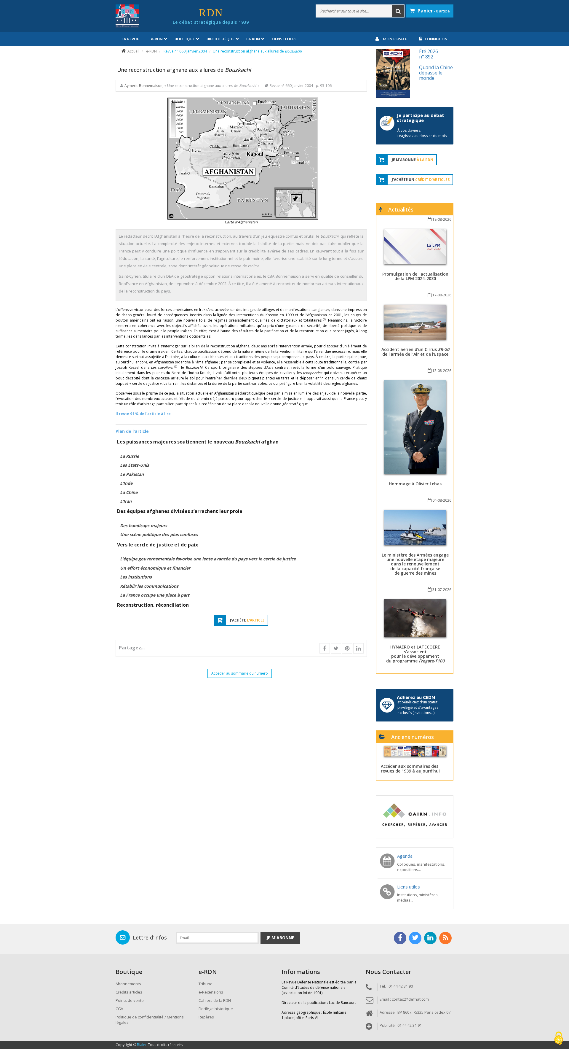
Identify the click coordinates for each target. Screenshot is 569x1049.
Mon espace (395, 39)
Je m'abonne (280, 937)
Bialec (142, 1044)
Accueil (133, 51)
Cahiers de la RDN (215, 1000)
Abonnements (128, 983)
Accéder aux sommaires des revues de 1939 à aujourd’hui (410, 768)
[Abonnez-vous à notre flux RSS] (445, 938)
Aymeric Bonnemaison (143, 85)
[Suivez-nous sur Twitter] (415, 938)
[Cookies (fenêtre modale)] (558, 1039)
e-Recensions (211, 992)
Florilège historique (216, 1008)
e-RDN (151, 51)
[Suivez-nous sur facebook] (400, 938)
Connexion (436, 39)
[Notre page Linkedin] (430, 938)
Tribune (205, 983)
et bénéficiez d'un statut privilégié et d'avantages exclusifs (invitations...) (417, 707)
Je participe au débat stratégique (420, 117)
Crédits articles (129, 992)
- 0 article (434, 10)
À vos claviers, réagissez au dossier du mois (422, 133)
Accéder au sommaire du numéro (239, 673)
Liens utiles (284, 39)
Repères (206, 1017)
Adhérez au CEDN (416, 697)
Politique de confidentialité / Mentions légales (150, 1019)
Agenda (405, 856)
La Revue (130, 39)
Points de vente (130, 1000)
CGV (119, 1008)
